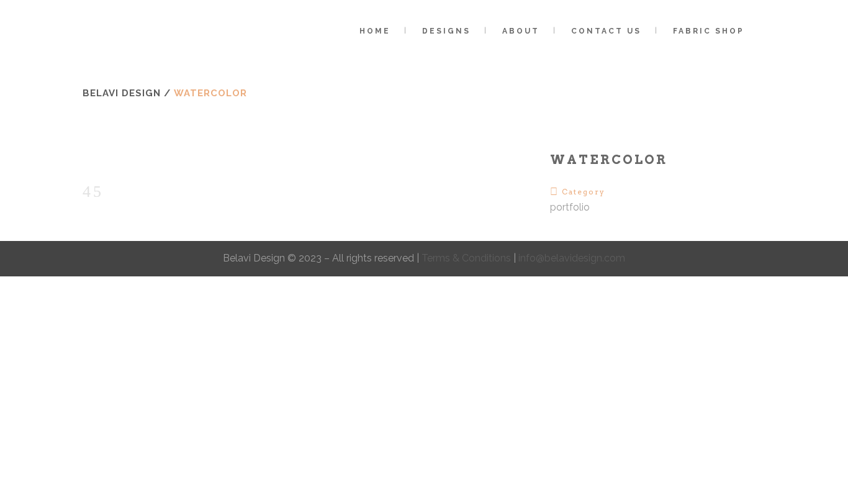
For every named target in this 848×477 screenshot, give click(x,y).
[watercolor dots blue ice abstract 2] (113, 159)
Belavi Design (122, 93)
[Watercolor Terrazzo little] (108, 159)
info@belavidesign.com (571, 258)
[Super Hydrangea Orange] (106, 159)
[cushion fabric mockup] (84, 159)
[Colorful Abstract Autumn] (96, 159)
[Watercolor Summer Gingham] (91, 159)
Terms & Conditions (467, 258)
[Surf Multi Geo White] (93, 159)
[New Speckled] (86, 159)
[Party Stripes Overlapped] (89, 159)
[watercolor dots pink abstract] (111, 159)
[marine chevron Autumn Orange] (101, 159)
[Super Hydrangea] (103, 159)
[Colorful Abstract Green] (98, 159)
